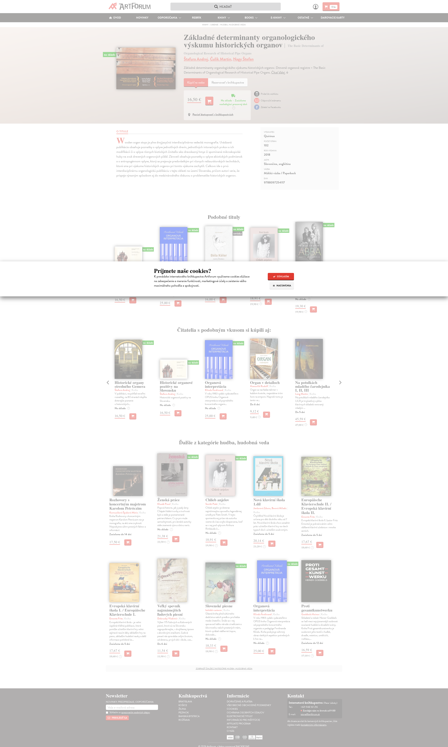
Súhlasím (282, 276)
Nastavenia (283, 285)
